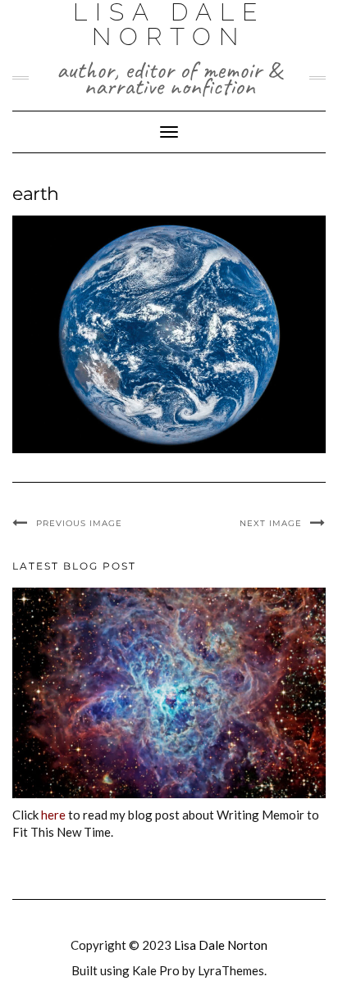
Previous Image (79, 523)
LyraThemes (231, 970)
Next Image (271, 523)
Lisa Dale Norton (220, 945)
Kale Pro (156, 970)
